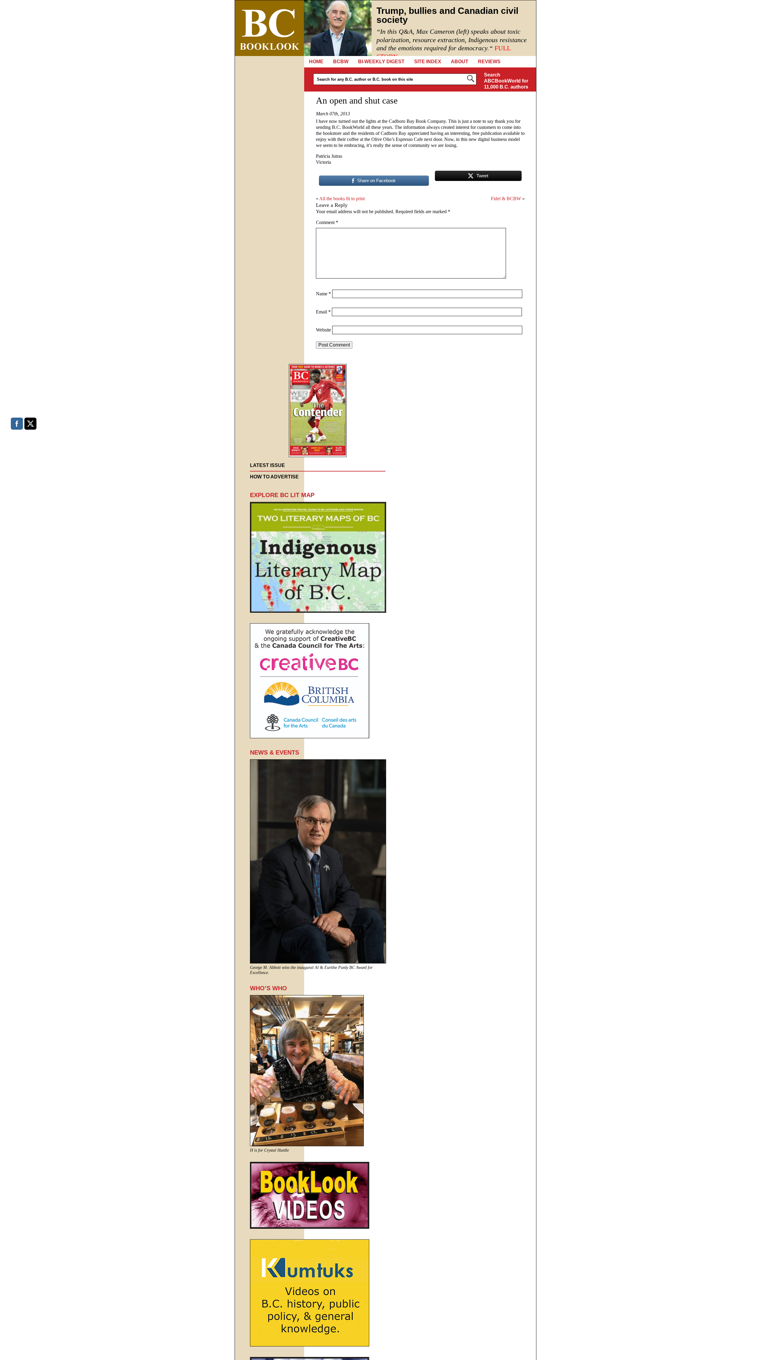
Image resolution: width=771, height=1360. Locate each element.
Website (323, 329)
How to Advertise (274, 476)
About (459, 61)
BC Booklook (269, 28)
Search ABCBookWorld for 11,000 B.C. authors (506, 80)
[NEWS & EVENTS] (318, 961)
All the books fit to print (342, 198)
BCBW (340, 61)
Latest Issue (267, 465)
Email (323, 311)
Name (323, 293)
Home (316, 61)
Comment (327, 222)
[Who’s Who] (307, 1144)
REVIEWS (489, 61)
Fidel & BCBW (506, 198)
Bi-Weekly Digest (381, 61)
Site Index (427, 61)
